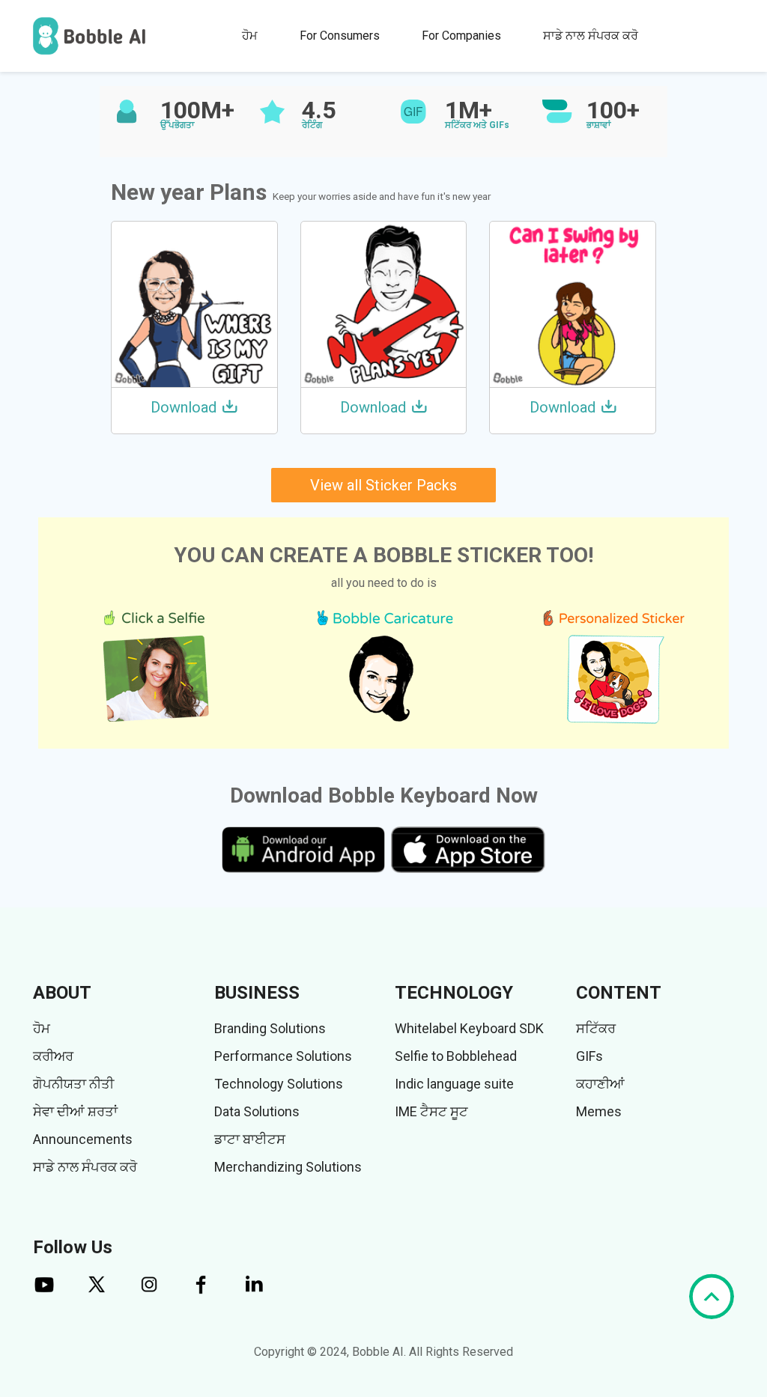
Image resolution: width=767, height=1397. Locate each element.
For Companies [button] (461, 35)
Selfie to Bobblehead (456, 1056)
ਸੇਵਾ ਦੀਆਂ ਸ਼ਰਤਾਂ (75, 1111)
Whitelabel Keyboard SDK (469, 1028)
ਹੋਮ (250, 35)
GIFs (589, 1056)
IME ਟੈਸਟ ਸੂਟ (431, 1111)
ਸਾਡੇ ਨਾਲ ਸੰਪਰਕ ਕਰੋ (590, 35)
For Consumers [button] (340, 35)
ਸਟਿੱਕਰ (596, 1028)
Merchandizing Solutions (288, 1167)
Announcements (83, 1139)
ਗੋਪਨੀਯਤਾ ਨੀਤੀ (73, 1084)
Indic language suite (454, 1084)
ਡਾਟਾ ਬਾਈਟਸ (249, 1139)
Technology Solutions (278, 1084)
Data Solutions (257, 1111)
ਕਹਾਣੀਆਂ (600, 1084)
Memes (599, 1111)
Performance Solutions (283, 1056)
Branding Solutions (270, 1028)
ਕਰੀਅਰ (53, 1056)
